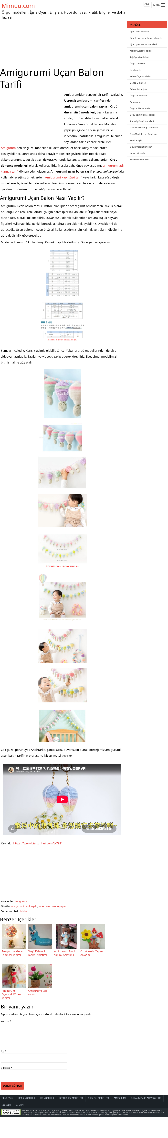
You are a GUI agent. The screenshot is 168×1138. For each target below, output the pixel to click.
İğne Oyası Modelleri (140, 31)
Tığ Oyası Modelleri (139, 57)
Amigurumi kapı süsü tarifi (63, 177)
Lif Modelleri (136, 69)
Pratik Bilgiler (136, 140)
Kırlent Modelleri (138, 153)
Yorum (6, 1021)
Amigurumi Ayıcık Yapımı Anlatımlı (65, 953)
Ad (3, 1051)
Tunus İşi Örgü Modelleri (142, 121)
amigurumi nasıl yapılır (24, 906)
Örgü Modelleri (137, 63)
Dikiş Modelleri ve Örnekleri (143, 134)
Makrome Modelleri (139, 159)
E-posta (6, 1068)
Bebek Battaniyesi (138, 89)
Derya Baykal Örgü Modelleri (144, 127)
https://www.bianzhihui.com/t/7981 (38, 843)
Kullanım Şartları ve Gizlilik (146, 1098)
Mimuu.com (18, 6)
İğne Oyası (7, 1098)
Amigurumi (9, 148)
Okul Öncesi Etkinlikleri (141, 146)
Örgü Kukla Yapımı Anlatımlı (91, 953)
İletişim (6, 1105)
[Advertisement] (63, 43)
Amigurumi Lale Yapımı (37, 992)
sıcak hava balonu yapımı (53, 906)
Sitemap (20, 1105)
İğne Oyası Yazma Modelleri (143, 44)
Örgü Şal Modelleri (139, 95)
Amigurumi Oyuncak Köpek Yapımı (11, 994)
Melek (23, 911)
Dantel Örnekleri (138, 82)
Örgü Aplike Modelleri (140, 108)
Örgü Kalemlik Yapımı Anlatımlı (38, 953)
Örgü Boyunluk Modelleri (142, 114)
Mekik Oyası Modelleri (140, 50)
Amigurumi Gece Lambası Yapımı (12, 953)
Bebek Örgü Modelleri (140, 76)
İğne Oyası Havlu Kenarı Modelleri (146, 37)
